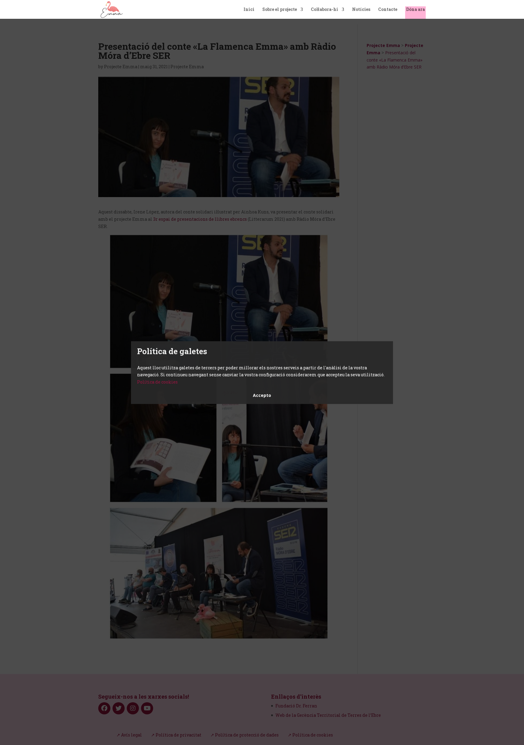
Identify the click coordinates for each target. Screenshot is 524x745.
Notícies (361, 9)
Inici (249, 9)
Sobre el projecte (279, 9)
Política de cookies (157, 382)
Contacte (387, 9)
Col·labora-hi (324, 9)
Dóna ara (415, 9)
